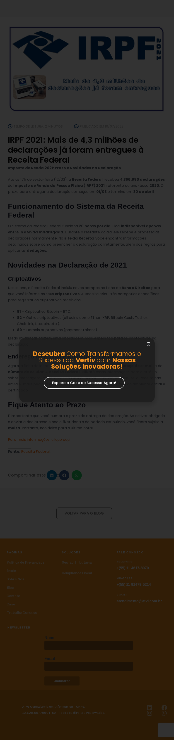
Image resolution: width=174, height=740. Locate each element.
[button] (148, 344)
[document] (87, 370)
